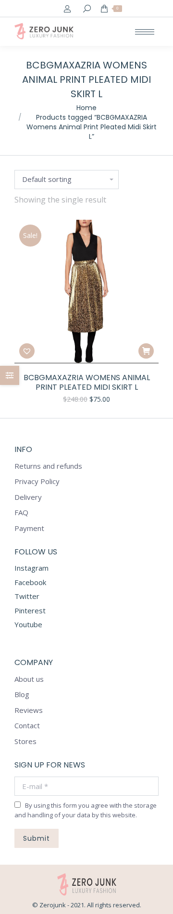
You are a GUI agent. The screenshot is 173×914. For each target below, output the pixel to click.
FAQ (21, 512)
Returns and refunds (48, 466)
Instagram (31, 568)
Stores (25, 741)
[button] (27, 351)
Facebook (30, 582)
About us (29, 679)
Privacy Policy (37, 481)
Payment (29, 528)
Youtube (28, 624)
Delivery (28, 497)
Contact (27, 725)
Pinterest (30, 610)
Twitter (26, 596)
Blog (21, 694)
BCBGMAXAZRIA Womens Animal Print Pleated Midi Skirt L (87, 382)
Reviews (28, 710)
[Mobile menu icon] (145, 31)
